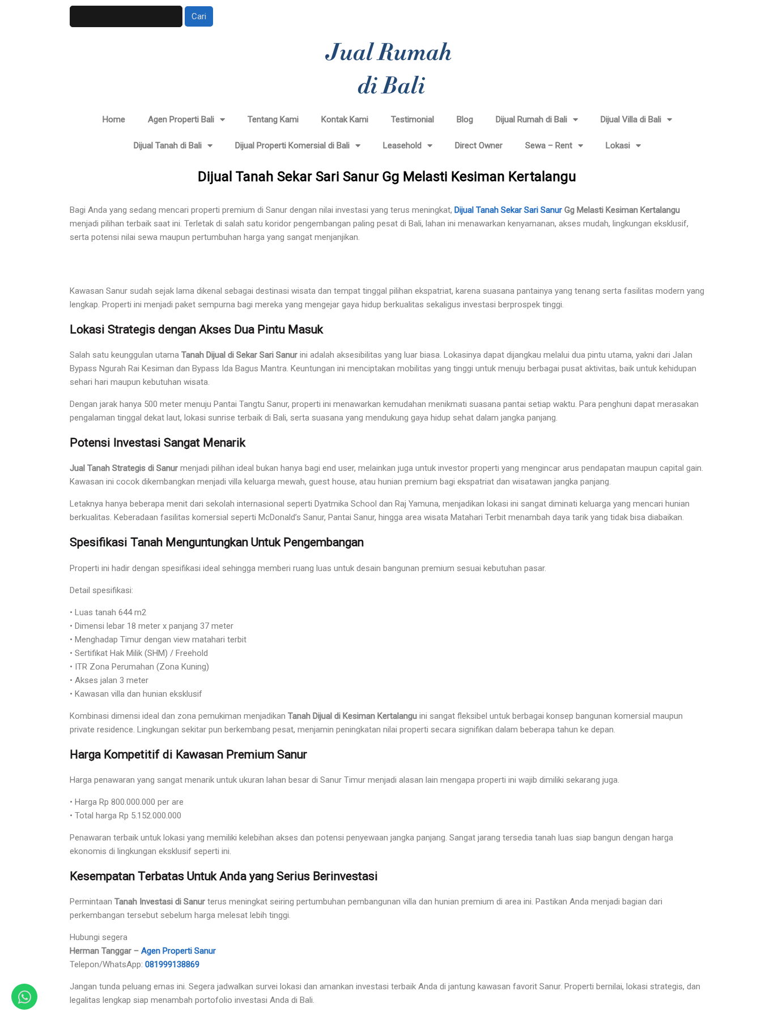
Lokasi (618, 145)
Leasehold (402, 145)
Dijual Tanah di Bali (168, 145)
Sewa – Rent (548, 145)
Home (114, 119)
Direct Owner (479, 145)
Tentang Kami (273, 119)
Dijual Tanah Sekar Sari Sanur (508, 210)
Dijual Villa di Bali (631, 119)
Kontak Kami (344, 119)
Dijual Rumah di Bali (531, 119)
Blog (465, 119)
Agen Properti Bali (181, 119)
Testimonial (412, 119)
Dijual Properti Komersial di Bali (292, 145)
